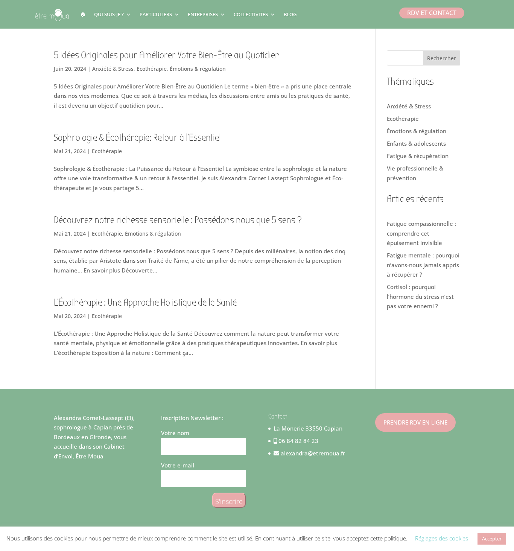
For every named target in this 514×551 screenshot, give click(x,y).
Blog (290, 14)
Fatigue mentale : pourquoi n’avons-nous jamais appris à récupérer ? (423, 264)
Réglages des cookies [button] (441, 538)
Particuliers (156, 14)
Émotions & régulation (198, 68)
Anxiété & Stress (113, 68)
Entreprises (203, 14)
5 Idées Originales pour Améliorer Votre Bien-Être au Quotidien (167, 55)
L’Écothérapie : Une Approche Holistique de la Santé (145, 302)
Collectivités (251, 14)
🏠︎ (83, 14)
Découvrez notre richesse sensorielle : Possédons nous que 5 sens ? (178, 220)
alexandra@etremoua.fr (312, 453)
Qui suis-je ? (109, 14)
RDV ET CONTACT (431, 13)
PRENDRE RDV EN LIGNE (415, 422)
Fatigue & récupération (418, 156)
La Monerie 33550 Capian (308, 428)
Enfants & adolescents (416, 143)
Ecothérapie (152, 68)
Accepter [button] (492, 538)
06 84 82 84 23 (297, 440)
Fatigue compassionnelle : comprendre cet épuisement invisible (421, 233)
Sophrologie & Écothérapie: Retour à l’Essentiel (137, 137)
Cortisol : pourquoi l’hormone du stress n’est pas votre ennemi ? (420, 296)
